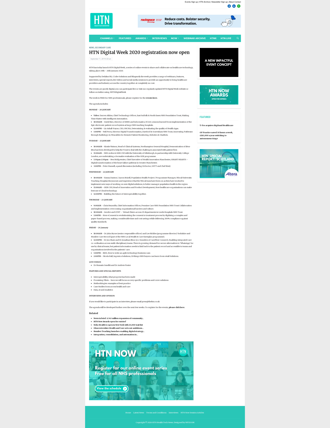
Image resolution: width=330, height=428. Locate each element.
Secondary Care (103, 47)
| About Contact (234, 1)
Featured (125, 38)
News (91, 47)
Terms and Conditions (156, 413)
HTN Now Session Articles (192, 413)
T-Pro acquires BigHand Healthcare (216, 125)
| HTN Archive (204, 1)
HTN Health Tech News (162, 422)
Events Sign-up (191, 1)
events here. (152, 98)
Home (128, 413)
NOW (174, 38)
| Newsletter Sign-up (219, 1)
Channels (106, 38)
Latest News (138, 413)
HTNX (213, 38)
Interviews (159, 38)
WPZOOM (189, 422)
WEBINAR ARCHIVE (195, 38)
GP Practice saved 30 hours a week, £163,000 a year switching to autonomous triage (216, 135)
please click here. (177, 307)
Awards (140, 38)
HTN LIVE (226, 38)
